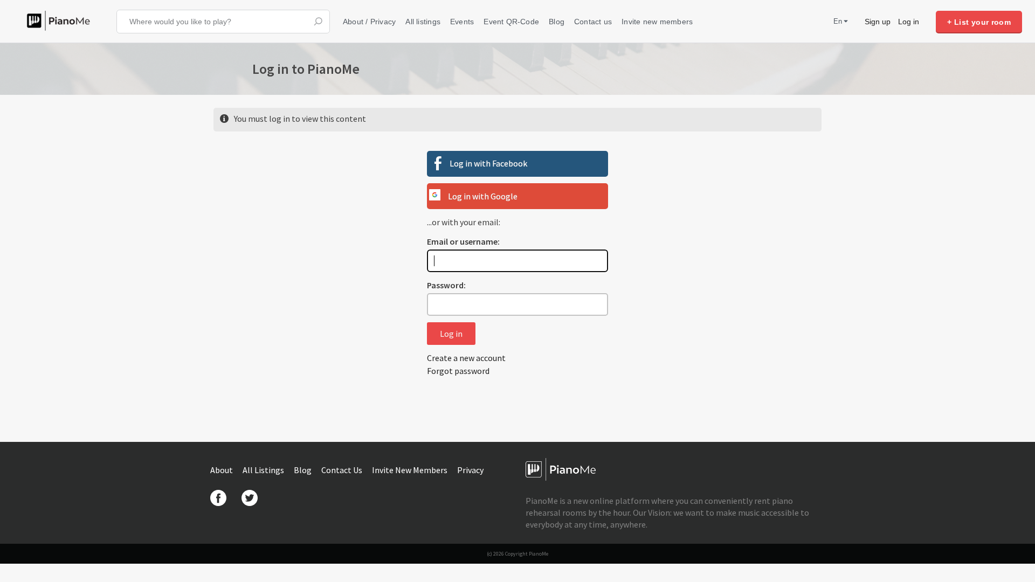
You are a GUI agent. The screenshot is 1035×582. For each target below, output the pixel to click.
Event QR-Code (511, 21)
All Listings (264, 470)
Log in (908, 21)
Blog (556, 21)
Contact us (593, 21)
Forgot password (458, 370)
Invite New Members (410, 470)
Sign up (878, 21)
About (222, 470)
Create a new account (466, 357)
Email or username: (463, 241)
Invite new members (657, 21)
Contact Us (342, 470)
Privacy (470, 470)
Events (462, 21)
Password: (446, 285)
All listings (422, 21)
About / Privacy (369, 21)
